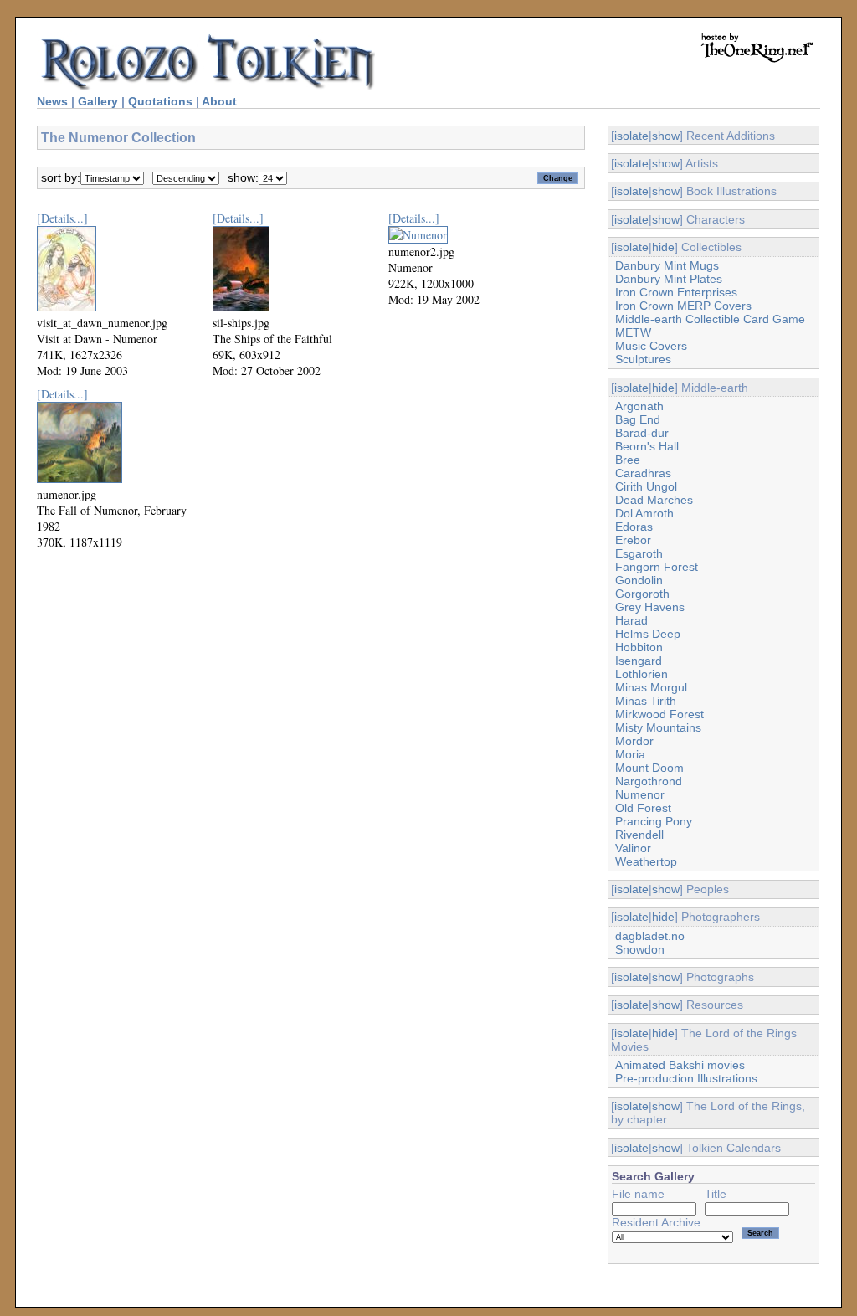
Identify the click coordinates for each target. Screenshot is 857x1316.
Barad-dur (642, 433)
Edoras (634, 526)
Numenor (640, 794)
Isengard (638, 660)
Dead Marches (654, 499)
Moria (630, 754)
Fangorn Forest (656, 566)
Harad (631, 620)
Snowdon (640, 949)
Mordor (634, 741)
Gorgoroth (642, 593)
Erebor (633, 540)
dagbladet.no (650, 936)
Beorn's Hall (647, 446)
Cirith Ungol (646, 486)
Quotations (160, 101)
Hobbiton (639, 647)
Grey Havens (650, 607)
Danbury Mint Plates (668, 278)
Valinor (633, 848)
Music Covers (651, 345)
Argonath (639, 406)
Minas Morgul (651, 687)
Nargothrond (648, 781)
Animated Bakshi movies (680, 1065)
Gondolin (639, 580)
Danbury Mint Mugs (667, 265)
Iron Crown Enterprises (676, 292)
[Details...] (62, 218)
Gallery (98, 101)
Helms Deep (647, 633)
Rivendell (639, 834)
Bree (627, 459)
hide (663, 247)
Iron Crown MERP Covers (683, 305)
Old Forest (643, 808)
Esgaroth (639, 553)
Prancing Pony (653, 821)
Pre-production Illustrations (686, 1078)
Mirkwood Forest (659, 714)
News (52, 101)
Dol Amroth (644, 513)
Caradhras (643, 473)
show (666, 135)
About (219, 101)
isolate (631, 135)
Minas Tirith (645, 700)
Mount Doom (649, 767)
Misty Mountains (658, 727)
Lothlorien (641, 674)
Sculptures (643, 359)
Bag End (637, 419)
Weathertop (646, 861)
